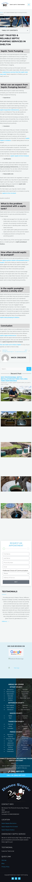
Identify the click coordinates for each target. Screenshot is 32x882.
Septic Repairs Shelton (8, 830)
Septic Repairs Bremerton (9, 823)
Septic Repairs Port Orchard (10, 826)
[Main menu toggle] (28, 4)
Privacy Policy (5, 866)
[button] (27, 30)
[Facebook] (13, 878)
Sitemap (4, 860)
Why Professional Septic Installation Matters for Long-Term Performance (14, 379)
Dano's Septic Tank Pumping (17, 4)
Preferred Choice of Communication (15, 570)
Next (16, 581)
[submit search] (28, 369)
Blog (3, 863)
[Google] (19, 878)
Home (1, 12)
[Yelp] (16, 878)
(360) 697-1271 (6, 812)
